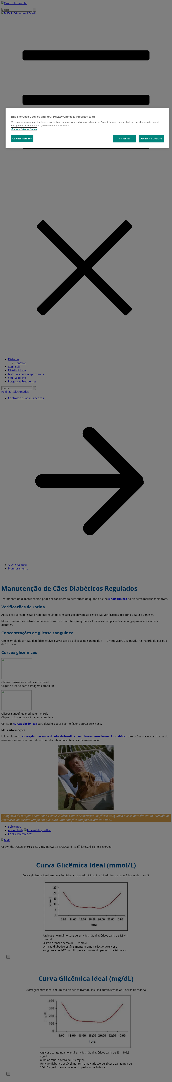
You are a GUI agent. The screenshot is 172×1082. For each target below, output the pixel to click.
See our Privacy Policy (24, 129)
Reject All (124, 138)
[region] (87, 128)
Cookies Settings (22, 138)
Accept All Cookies (151, 138)
